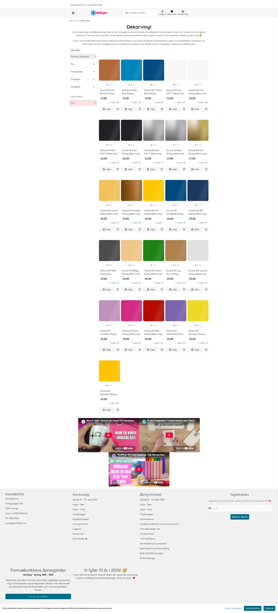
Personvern (78, 533)
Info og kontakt (80, 524)
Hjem (72, 21)
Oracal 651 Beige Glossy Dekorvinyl (131, 272)
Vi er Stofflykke (147, 538)
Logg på (77, 529)
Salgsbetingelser (81, 519)
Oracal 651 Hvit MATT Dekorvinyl (175, 92)
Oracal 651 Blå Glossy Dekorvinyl (197, 212)
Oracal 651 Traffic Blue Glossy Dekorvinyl (153, 92)
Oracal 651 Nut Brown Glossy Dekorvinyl (107, 92)
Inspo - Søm (78, 504)
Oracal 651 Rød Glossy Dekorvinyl (153, 332)
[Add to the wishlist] (118, 109)
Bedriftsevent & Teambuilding (154, 548)
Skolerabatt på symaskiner (153, 543)
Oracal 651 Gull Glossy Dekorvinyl (197, 152)
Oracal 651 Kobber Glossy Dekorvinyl (131, 212)
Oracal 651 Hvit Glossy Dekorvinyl (197, 92)
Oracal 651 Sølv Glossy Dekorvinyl (175, 152)
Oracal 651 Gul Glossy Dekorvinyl (153, 212)
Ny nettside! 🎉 (80, 538)
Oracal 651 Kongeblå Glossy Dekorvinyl (174, 212)
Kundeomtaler (147, 533)
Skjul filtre (75, 50)
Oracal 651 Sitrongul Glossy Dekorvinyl (196, 332)
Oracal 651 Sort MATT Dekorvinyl (108, 152)
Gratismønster (147, 519)
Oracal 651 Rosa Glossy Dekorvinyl (131, 332)
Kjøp (108, 109)
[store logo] (99, 13)
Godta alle (269, 608)
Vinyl (77, 21)
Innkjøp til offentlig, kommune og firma (159, 524)
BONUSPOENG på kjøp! (151, 553)
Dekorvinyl (85, 21)
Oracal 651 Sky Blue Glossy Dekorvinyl (129, 92)
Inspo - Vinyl (79, 509)
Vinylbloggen (79, 514)
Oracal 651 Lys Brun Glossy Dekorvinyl (173, 272)
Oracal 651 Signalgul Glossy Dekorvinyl (108, 393)
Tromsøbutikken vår (150, 529)
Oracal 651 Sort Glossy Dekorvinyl (131, 152)
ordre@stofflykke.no (15, 523)
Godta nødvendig (253, 608)
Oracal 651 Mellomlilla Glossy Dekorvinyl (175, 332)
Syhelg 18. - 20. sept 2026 (85, 499)
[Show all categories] (73, 12)
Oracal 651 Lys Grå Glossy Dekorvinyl (198, 272)
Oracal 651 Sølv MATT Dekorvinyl (152, 152)
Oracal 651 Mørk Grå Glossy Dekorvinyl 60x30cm (108, 272)
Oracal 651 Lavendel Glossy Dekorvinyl (108, 332)
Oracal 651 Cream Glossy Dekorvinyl (109, 212)
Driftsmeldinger (147, 558)
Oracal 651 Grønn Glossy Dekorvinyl (153, 272)
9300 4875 (14, 518)
